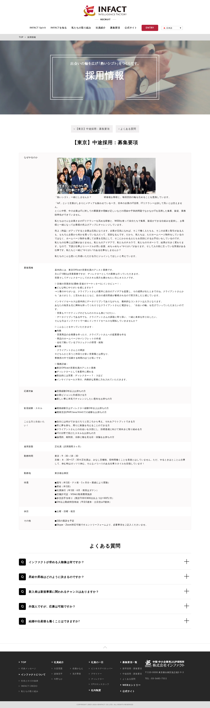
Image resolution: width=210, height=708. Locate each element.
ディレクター (97, 679)
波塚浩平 (58, 674)
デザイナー (96, 674)
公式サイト (131, 28)
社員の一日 (97, 662)
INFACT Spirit (38, 28)
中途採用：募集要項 (132, 674)
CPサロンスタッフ (100, 684)
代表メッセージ (28, 668)
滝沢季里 (76, 674)
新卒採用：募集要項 (132, 668)
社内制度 (96, 690)
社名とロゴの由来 (29, 681)
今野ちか (58, 679)
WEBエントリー (132, 685)
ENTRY (150, 28)
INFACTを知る (59, 28)
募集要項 (115, 28)
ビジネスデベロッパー (102, 668)
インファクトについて (33, 675)
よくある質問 (128, 129)
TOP (21, 37)
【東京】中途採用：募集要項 (93, 129)
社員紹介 (101, 28)
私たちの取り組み (81, 28)
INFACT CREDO (29, 686)
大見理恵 (58, 668)
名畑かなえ (77, 668)
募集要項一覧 (130, 662)
